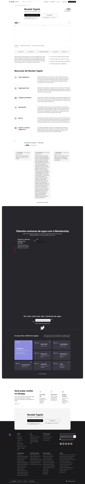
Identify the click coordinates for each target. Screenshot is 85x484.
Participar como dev (34, 438)
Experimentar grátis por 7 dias (43, 320)
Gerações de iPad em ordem (35, 462)
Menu (58, 1)
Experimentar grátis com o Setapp (32, 15)
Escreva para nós (46, 440)
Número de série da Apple (47, 454)
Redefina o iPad (62, 472)
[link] (60, 443)
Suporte (31, 435)
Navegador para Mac (21, 461)
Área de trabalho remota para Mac (23, 473)
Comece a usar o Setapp (21, 446)
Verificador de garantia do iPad (48, 467)
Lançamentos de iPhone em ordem (36, 461)
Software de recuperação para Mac (23, 462)
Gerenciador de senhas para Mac (23, 464)
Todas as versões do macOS (35, 456)
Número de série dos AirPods (48, 461)
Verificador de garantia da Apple (49, 465)
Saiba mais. (37, 18)
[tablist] (17, 23)
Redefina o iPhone (63, 470)
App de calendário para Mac (22, 470)
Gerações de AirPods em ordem (36, 464)
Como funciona (20, 440)
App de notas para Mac (21, 467)
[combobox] (71, 481)
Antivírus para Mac (20, 459)
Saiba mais (16, 403)
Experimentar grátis (72, 1)
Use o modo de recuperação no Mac (66, 462)
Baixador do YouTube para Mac (22, 456)
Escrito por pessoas (46, 438)
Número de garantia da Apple (48, 464)
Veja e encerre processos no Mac (66, 464)
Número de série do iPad (47, 459)
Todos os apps (23, 5)
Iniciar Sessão (64, 1)
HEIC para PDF (45, 472)
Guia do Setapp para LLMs (35, 454)
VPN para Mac (19, 454)
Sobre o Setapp (20, 443)
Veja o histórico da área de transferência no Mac (68, 454)
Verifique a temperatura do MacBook (66, 467)
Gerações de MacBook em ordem (36, 459)
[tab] (16, 22)
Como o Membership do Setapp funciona (42, 323)
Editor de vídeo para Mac (21, 465)
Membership (53, 1)
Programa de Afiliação (34, 441)
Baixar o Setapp (20, 444)
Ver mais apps (43, 373)
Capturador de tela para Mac (22, 472)
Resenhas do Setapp (34, 440)
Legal (18, 449)
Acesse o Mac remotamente (65, 461)
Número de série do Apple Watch (49, 462)
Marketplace (47, 1)
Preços (18, 441)
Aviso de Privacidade (69, 440)
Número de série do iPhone (48, 456)
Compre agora (49, 15)
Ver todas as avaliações (43, 202)
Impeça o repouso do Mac (64, 465)
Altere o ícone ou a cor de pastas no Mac (67, 456)
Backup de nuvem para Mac (22, 475)
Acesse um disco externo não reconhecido (67, 459)
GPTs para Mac (45, 473)
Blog (31, 443)
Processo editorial (46, 435)
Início (16, 5)
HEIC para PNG (45, 470)
